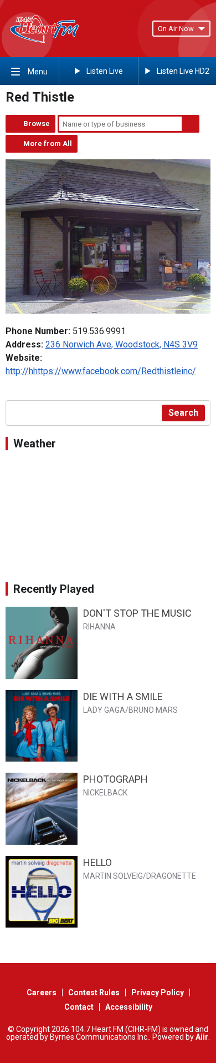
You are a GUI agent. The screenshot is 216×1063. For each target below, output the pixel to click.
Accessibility (128, 1006)
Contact (79, 1006)
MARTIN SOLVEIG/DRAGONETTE (139, 875)
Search (190, 124)
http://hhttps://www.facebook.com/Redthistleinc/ (101, 371)
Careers (41, 992)
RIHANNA (99, 626)
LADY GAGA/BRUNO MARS (130, 710)
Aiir (202, 1036)
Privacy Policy (157, 992)
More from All (47, 143)
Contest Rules (94, 992)
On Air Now (176, 28)
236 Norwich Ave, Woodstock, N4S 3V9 (121, 344)
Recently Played (53, 589)
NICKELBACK (105, 792)
